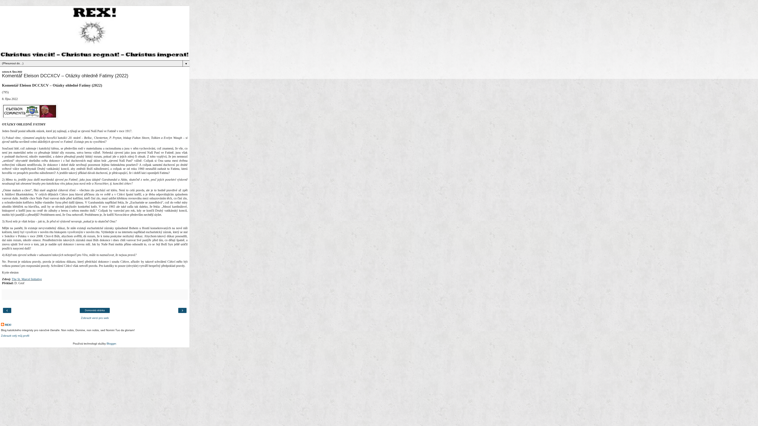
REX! (8, 324)
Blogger (111, 343)
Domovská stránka (95, 310)
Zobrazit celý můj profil (15, 335)
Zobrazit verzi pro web (95, 318)
